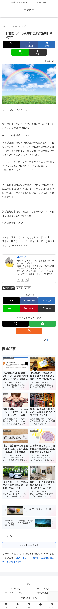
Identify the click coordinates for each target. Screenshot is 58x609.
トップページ (15, 589)
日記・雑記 (9, 288)
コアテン (21, 257)
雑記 (28, 288)
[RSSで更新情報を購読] (27, 280)
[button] (38, 52)
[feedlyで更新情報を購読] (22, 280)
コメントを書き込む (29, 545)
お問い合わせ (43, 593)
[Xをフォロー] (18, 280)
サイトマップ (43, 589)
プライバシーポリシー (15, 593)
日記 (20, 288)
